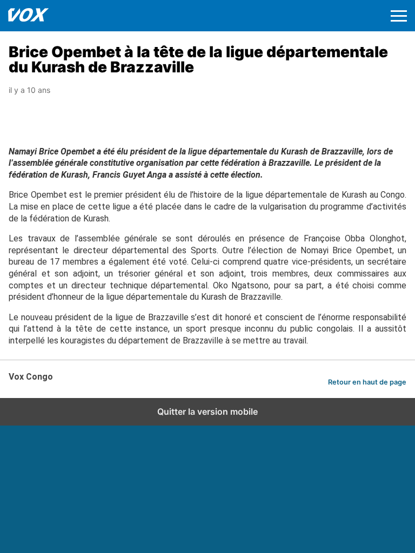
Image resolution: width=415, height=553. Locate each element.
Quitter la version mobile (207, 411)
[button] (399, 16)
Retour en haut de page (367, 382)
